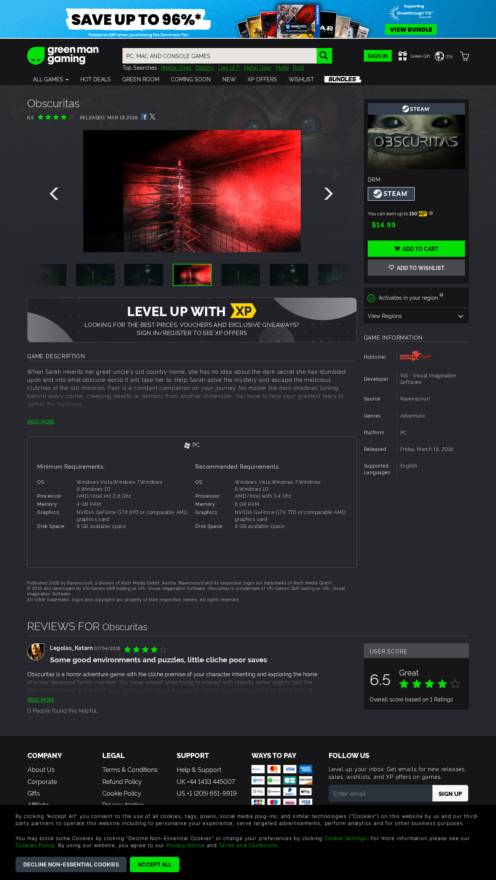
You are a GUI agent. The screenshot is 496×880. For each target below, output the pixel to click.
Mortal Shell (176, 67)
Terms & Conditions (130, 769)
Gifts (34, 793)
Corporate (42, 781)
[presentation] (55, 194)
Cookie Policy (121, 793)
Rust (298, 67)
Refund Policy (122, 781)
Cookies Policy (35, 845)
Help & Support (199, 769)
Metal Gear (258, 67)
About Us (41, 769)
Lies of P (229, 67)
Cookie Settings (345, 838)
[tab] (192, 445)
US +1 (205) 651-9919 (207, 793)
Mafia (282, 67)
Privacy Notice (185, 845)
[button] (50, 79)
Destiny (204, 67)
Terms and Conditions (248, 845)
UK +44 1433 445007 (206, 781)
